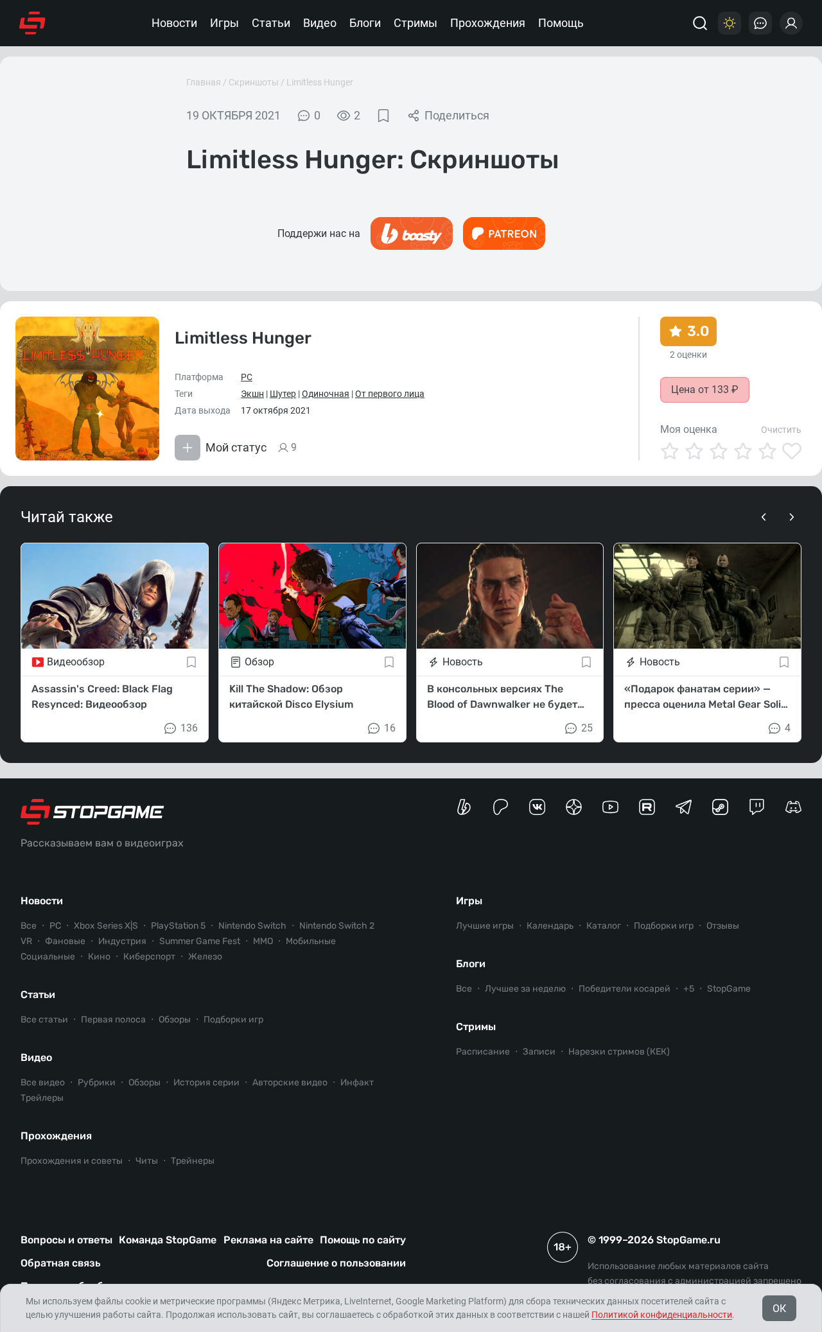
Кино (99, 956)
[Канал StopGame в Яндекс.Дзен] (574, 807)
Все (29, 925)
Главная (203, 82)
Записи (539, 1051)
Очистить (781, 430)
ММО (263, 941)
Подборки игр (233, 1019)
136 (189, 728)
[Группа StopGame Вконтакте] (537, 807)
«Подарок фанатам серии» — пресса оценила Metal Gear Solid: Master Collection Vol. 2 (707, 697)
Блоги (365, 23)
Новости (174, 23)
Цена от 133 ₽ (705, 389)
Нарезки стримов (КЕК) (619, 1051)
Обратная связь (60, 1263)
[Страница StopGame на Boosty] (464, 807)
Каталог (603, 925)
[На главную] (32, 23)
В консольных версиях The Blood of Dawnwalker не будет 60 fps (502, 697)
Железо (205, 956)
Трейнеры (192, 1160)
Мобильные (311, 941)
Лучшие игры (485, 925)
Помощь (561, 23)
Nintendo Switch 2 (336, 925)
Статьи (271, 23)
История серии (206, 1082)
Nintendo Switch (252, 925)
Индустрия (122, 941)
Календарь (550, 925)
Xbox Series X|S (106, 925)
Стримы (415, 23)
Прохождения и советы (72, 1160)
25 (587, 728)
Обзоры (175, 1019)
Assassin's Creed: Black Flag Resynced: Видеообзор (102, 696)
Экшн (252, 394)
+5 (688, 988)
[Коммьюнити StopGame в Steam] (720, 807)
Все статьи (44, 1019)
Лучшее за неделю (525, 988)
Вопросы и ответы (66, 1240)
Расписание (483, 1051)
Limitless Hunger (319, 82)
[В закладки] (383, 115)
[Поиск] (700, 23)
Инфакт (357, 1082)
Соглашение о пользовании (336, 1263)
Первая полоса (113, 1019)
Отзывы (722, 925)
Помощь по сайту (363, 1240)
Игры (224, 23)
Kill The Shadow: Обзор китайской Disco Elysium (291, 696)
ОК (779, 1308)
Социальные (48, 956)
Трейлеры (42, 1097)
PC (246, 377)
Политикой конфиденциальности (661, 1315)
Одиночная (325, 394)
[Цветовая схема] (729, 23)
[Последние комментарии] (760, 23)
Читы (147, 1160)
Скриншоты (254, 82)
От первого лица (389, 394)
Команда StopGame (167, 1240)
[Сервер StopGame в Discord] (793, 807)
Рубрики (97, 1082)
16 (390, 728)
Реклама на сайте (268, 1240)
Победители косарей (624, 988)
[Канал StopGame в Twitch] (757, 807)
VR (26, 941)
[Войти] (791, 23)
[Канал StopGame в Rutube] (647, 807)
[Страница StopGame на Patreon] (501, 807)
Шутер (283, 394)
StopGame (729, 988)
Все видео (43, 1082)
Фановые (65, 941)
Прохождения (487, 23)
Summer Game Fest (199, 941)
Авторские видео (290, 1082)
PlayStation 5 (178, 925)
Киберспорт (149, 956)
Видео (320, 23)
